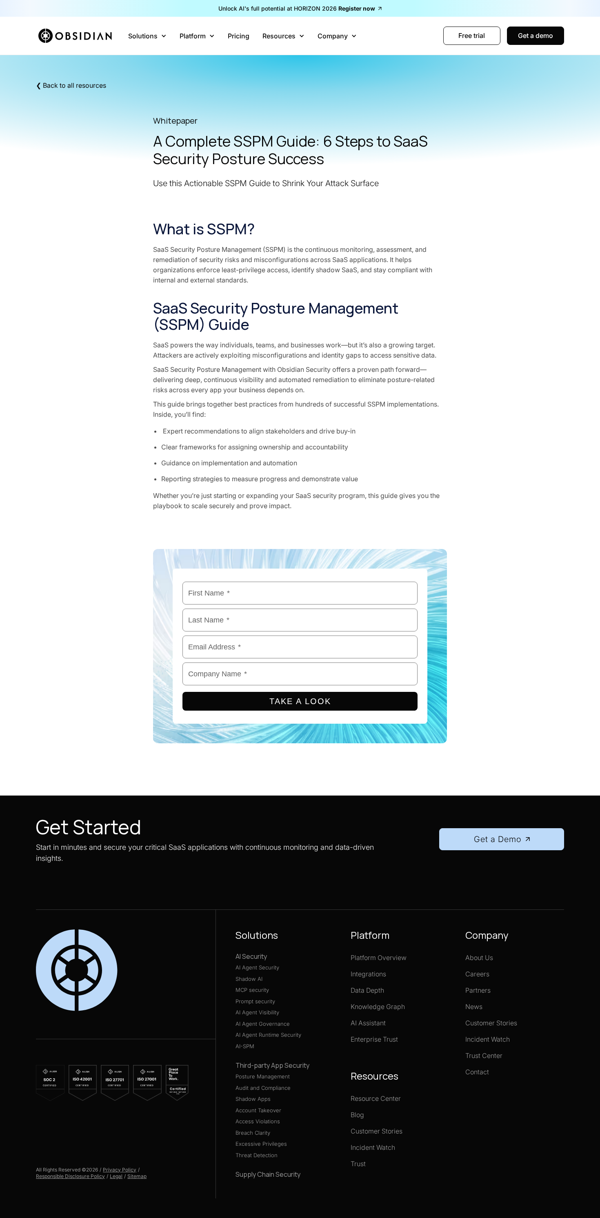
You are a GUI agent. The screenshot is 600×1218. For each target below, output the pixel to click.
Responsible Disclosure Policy (70, 1176)
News (473, 1006)
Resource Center (376, 1098)
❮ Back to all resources (71, 85)
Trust (358, 1164)
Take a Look (300, 701)
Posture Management (263, 1076)
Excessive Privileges (261, 1143)
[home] (77, 36)
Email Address (214, 647)
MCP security (252, 990)
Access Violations (258, 1121)
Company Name (217, 674)
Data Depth (367, 990)
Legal (116, 1176)
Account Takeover (258, 1110)
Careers (477, 974)
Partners (478, 990)
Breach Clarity (253, 1132)
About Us (479, 958)
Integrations (368, 974)
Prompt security (255, 1001)
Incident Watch (373, 1147)
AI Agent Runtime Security (268, 1034)
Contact (477, 1072)
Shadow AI (249, 979)
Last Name (208, 620)
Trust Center (483, 1055)
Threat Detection (257, 1155)
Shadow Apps (253, 1099)
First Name (209, 593)
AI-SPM (245, 1046)
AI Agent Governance (263, 1023)
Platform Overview (379, 958)
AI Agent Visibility (257, 1012)
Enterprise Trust (374, 1039)
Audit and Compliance (263, 1088)
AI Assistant (368, 1023)
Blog (357, 1115)
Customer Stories (376, 1131)
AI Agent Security (257, 967)
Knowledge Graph (378, 1006)
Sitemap (137, 1176)
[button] (147, 36)
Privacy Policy (119, 1169)
